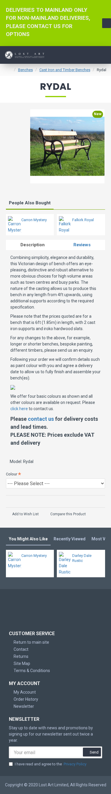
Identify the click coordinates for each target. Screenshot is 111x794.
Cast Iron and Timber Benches (64, 70)
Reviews (82, 244)
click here (19, 408)
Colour (11, 474)
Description (32, 244)
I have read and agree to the (50, 764)
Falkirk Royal (83, 220)
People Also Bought (30, 203)
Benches (25, 70)
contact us (41, 419)
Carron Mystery (34, 220)
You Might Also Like (28, 539)
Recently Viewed (70, 539)
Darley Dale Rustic (81, 558)
